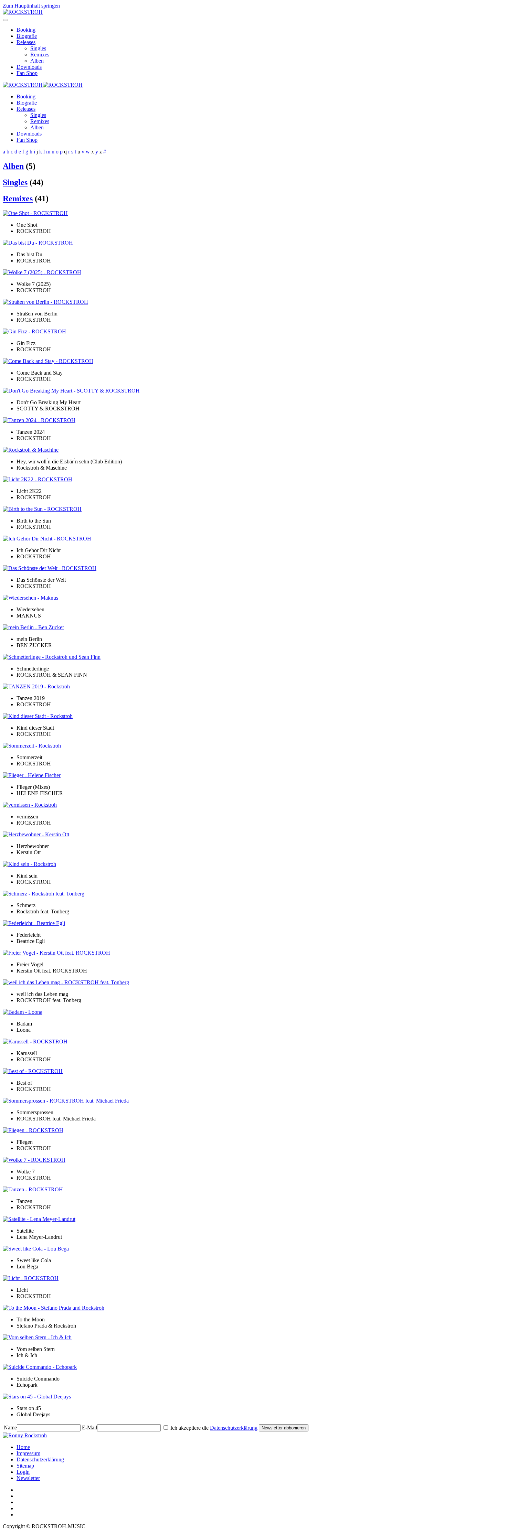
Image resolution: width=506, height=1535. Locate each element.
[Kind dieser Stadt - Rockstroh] (38, 716)
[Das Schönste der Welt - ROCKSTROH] (49, 568)
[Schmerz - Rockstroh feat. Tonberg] (43, 894)
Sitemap (25, 1466)
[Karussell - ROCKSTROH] (35, 1041)
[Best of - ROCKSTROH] (33, 1071)
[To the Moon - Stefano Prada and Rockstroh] (53, 1308)
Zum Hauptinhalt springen (31, 6)
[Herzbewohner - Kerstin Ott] (36, 834)
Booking (26, 30)
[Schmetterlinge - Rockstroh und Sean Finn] (52, 657)
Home (23, 1447)
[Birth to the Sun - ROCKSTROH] (42, 509)
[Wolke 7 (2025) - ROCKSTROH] (42, 272)
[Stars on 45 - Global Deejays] (37, 1396)
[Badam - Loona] (22, 1012)
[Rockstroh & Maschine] (31, 450)
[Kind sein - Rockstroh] (29, 864)
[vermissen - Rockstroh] (30, 805)
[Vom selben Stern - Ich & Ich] (37, 1337)
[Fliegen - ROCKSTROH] (33, 1130)
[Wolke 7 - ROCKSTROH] (34, 1160)
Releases (26, 42)
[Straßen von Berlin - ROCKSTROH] (45, 302)
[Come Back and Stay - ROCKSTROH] (48, 361)
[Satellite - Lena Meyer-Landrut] (39, 1219)
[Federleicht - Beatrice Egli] (34, 923)
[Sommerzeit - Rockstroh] (32, 746)
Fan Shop (27, 73)
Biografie (27, 36)
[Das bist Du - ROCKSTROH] (38, 243)
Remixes (39, 54)
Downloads (29, 67)
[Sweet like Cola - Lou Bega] (36, 1249)
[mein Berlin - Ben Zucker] (33, 627)
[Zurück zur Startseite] (23, 12)
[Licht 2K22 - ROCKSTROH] (37, 479)
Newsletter (28, 1478)
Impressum (28, 1453)
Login (23, 1472)
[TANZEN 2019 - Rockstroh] (36, 686)
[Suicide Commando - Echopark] (40, 1367)
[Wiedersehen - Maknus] (30, 598)
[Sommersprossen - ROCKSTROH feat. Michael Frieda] (66, 1101)
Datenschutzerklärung (233, 1428)
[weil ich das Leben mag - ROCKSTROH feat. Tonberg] (66, 982)
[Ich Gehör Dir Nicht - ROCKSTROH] (47, 538)
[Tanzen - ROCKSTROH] (33, 1189)
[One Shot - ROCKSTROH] (35, 213)
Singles (38, 48)
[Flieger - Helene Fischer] (32, 775)
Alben (37, 61)
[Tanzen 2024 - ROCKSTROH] (39, 420)
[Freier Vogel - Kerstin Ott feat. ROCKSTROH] (56, 953)
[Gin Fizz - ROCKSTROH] (34, 331)
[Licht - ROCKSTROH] (31, 1278)
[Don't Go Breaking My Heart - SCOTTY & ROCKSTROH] (71, 391)
